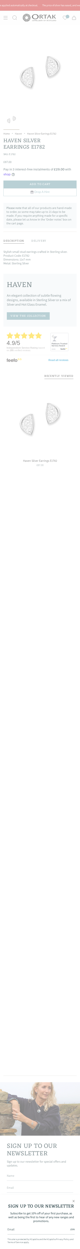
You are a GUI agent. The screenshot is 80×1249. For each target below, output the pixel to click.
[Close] (73, 1201)
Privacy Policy (63, 1239)
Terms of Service (15, 1242)
